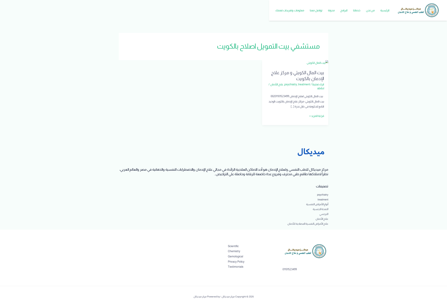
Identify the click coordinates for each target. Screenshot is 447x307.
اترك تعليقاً (318, 84)
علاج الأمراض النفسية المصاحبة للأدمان (307, 223)
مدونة (331, 10)
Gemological (235, 256)
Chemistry (234, 251)
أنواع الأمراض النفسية (317, 204)
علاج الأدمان (276, 84)
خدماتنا (356, 10)
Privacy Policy (236, 261)
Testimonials (235, 266)
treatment (304, 84)
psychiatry (290, 84)
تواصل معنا (316, 10)
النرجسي (323, 213)
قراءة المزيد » (316, 115)
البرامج (343, 10)
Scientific (233, 246)
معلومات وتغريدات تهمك (289, 10)
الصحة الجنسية (320, 209)
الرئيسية (384, 10)
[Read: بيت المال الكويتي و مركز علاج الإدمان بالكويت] (317, 62)
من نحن (370, 10)
